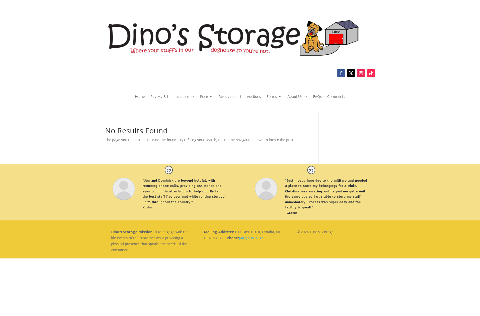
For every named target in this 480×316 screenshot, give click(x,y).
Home (140, 97)
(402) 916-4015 (251, 237)
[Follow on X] (351, 73)
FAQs (317, 97)
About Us (295, 97)
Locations (182, 97)
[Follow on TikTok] (371, 73)
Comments (336, 97)
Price (204, 97)
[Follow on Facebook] (341, 73)
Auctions (254, 97)
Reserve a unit (230, 97)
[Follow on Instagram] (361, 73)
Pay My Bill (159, 97)
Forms (271, 97)
